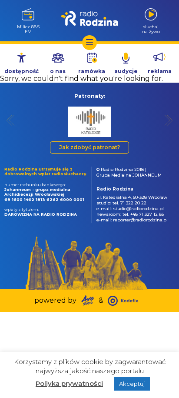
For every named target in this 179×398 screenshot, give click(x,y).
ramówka (91, 71)
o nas (58, 71)
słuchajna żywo (151, 29)
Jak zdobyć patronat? (89, 147)
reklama (160, 71)
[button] (10, 120)
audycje (126, 71)
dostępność (21, 71)
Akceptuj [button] (132, 383)
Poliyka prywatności (69, 383)
